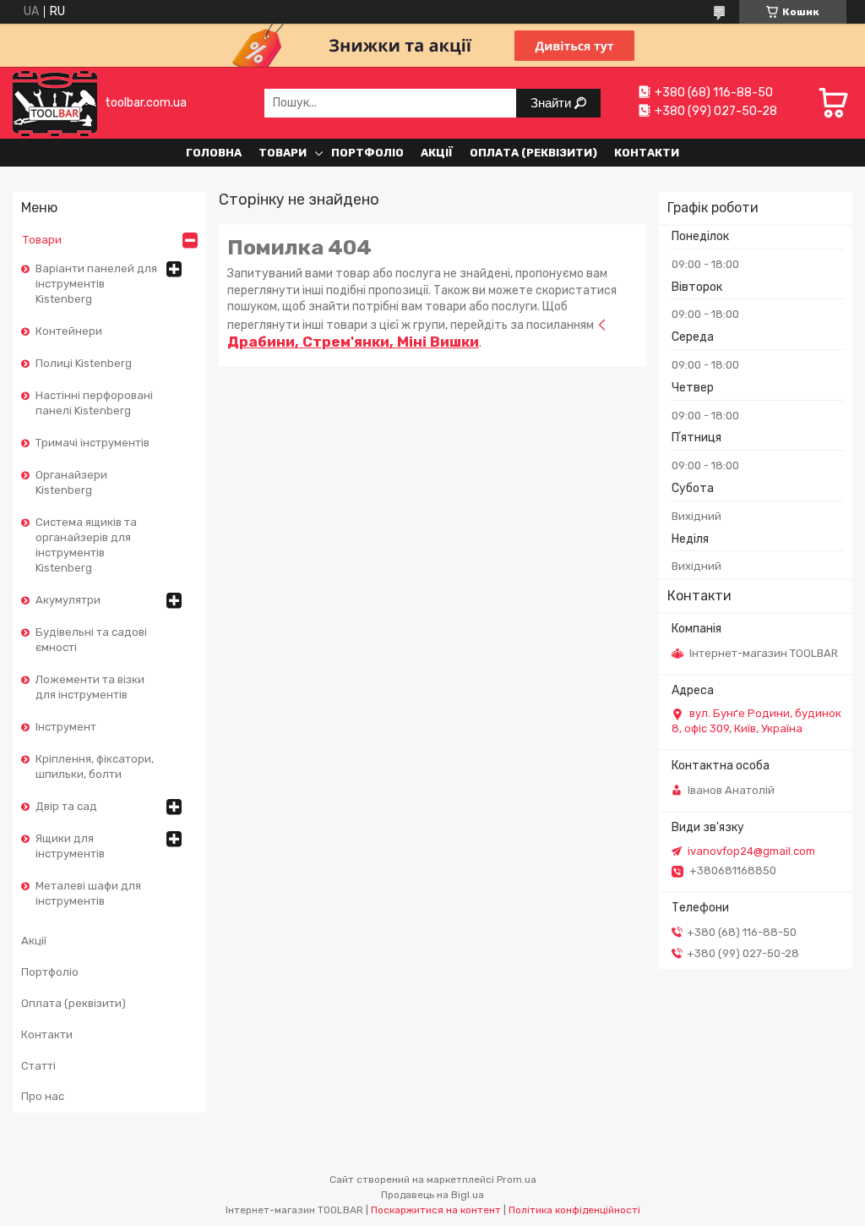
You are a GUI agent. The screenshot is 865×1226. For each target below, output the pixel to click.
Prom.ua (516, 1179)
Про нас (42, 1096)
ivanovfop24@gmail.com (751, 851)
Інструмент (65, 726)
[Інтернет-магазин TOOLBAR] (55, 103)
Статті (38, 1065)
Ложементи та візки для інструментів (89, 687)
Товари (282, 152)
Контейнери (68, 331)
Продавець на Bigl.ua (432, 1195)
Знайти (552, 103)
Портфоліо (367, 152)
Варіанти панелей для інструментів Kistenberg (96, 283)
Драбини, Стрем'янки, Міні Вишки (353, 341)
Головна (214, 152)
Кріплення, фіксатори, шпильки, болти (94, 766)
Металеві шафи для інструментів (88, 893)
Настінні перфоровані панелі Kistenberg (94, 403)
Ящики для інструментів (70, 846)
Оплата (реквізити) (533, 152)
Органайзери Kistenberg (71, 482)
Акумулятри (68, 600)
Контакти (646, 152)
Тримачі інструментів (92, 442)
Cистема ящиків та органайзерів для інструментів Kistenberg (86, 545)
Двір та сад (66, 806)
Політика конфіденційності (574, 1210)
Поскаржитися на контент (436, 1210)
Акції (437, 152)
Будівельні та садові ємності (91, 640)
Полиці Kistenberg (83, 363)
